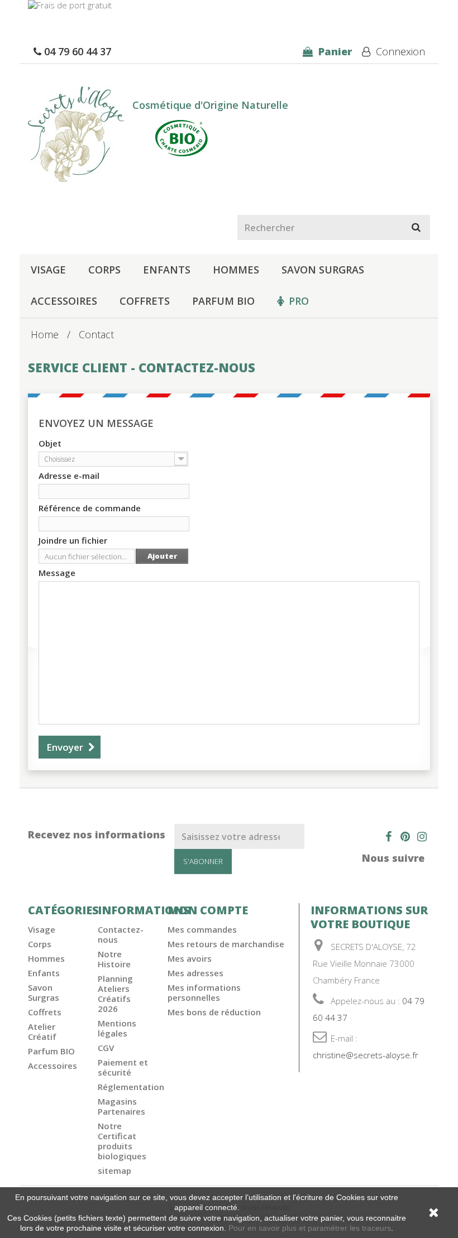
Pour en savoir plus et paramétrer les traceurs (309, 1227)
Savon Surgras (323, 269)
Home (45, 334)
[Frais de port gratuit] (229, 11)
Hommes (236, 269)
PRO (299, 301)
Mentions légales (117, 1028)
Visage (48, 269)
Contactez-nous (121, 934)
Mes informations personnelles (204, 992)
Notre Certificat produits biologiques (122, 1141)
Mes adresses (195, 972)
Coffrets (145, 301)
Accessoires (64, 301)
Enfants (166, 269)
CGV (106, 1047)
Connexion (399, 51)
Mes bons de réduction (214, 1012)
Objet (50, 443)
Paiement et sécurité (123, 1067)
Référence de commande (90, 508)
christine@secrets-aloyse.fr (365, 1055)
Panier (334, 51)
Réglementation (131, 1086)
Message (57, 573)
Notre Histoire (114, 959)
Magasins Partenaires (121, 1106)
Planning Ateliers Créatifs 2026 (115, 993)
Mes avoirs (190, 958)
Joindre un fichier (73, 540)
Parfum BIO (223, 301)
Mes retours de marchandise (226, 943)
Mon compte (208, 910)
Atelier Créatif (42, 1031)
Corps (104, 269)
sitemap (114, 1170)
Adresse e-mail (69, 476)
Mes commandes (202, 929)
